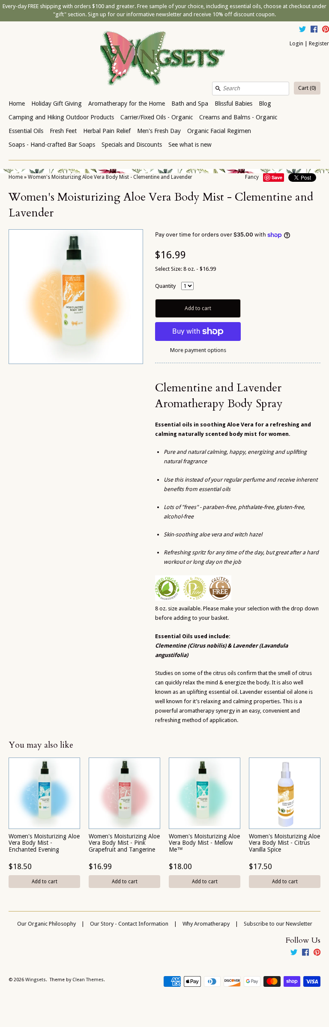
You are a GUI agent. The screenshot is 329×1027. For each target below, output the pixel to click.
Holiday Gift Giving (56, 103)
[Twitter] (302, 30)
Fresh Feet (63, 130)
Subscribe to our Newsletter (278, 923)
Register (319, 43)
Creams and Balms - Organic (238, 117)
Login (296, 43)
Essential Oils (26, 130)
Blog (265, 103)
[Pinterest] (325, 30)
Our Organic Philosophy (46, 923)
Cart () (307, 88)
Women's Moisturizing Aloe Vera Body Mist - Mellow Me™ (204, 843)
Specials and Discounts (132, 144)
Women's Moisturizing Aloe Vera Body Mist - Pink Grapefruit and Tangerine (124, 843)
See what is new (190, 144)
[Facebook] (314, 30)
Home (17, 103)
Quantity (165, 286)
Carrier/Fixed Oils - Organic (156, 117)
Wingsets (35, 980)
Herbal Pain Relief (107, 130)
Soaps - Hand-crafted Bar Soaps (52, 144)
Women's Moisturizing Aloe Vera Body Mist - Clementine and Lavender (110, 177)
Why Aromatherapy (206, 923)
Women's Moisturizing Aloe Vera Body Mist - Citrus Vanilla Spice (284, 843)
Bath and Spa (189, 103)
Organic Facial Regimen (219, 130)
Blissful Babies (233, 103)
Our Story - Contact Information (129, 923)
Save (277, 177)
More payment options (198, 350)
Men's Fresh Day (159, 130)
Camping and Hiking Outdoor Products (61, 117)
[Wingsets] (164, 59)
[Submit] (218, 88)
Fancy (252, 177)
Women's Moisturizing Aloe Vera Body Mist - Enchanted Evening (44, 843)
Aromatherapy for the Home (126, 103)
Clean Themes (88, 980)
